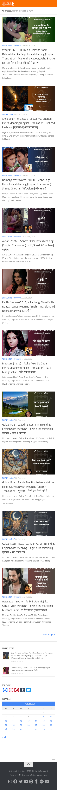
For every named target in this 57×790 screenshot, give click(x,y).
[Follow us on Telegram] (42, 781)
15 (44, 721)
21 (36, 725)
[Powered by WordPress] (20, 775)
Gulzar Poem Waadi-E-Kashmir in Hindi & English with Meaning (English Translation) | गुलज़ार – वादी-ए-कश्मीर (27, 429)
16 (51, 721)
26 (21, 729)
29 (44, 729)
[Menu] (53, 3)
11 (13, 721)
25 (13, 729)
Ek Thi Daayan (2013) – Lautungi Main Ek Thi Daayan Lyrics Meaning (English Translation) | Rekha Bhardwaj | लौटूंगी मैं (28, 307)
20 (28, 725)
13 (28, 721)
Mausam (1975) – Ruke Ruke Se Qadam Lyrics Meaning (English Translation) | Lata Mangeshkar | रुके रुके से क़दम (26, 368)
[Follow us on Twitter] (21, 781)
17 (6, 725)
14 (36, 721)
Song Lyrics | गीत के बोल (11, 46)
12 (21, 721)
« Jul (4, 737)
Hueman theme (41, 775)
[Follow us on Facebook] (15, 781)
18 (13, 725)
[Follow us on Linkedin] (47, 781)
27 (28, 729)
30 (51, 729)
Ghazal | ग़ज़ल (7, 114)
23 (51, 725)
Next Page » (49, 634)
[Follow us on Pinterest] (31, 781)
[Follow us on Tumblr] (36, 781)
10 (6, 721)
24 (6, 729)
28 (36, 729)
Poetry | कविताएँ (8, 420)
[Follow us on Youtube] (26, 781)
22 (44, 725)
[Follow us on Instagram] (10, 781)
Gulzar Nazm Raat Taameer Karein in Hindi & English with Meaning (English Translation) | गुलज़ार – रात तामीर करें (28, 548)
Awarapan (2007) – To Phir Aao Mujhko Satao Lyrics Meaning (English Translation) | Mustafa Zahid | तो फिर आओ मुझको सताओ (27, 606)
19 (21, 725)
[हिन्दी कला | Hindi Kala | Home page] (10, 3)
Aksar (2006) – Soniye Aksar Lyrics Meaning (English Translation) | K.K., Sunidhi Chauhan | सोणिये (28, 245)
